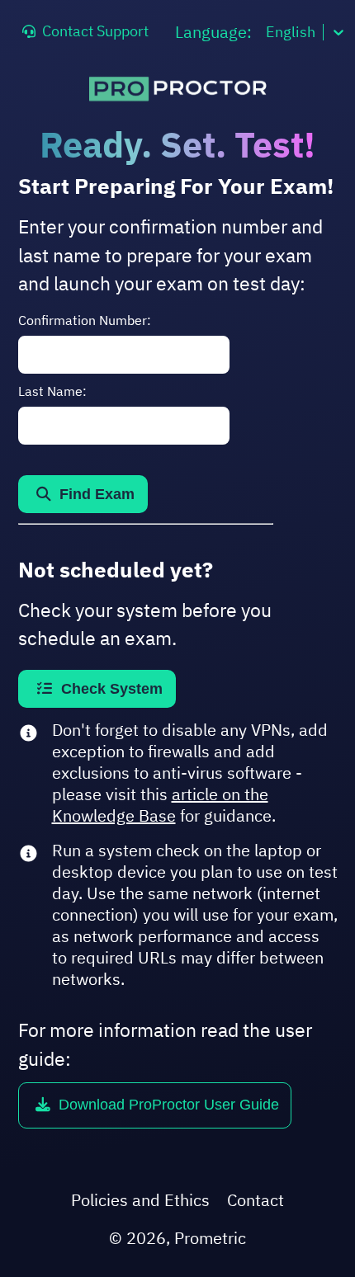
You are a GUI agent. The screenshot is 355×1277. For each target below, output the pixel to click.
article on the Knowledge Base (160, 805)
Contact (255, 1200)
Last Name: (52, 391)
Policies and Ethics (140, 1200)
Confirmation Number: (84, 320)
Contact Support (95, 30)
